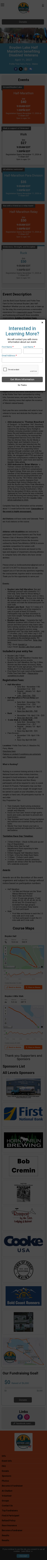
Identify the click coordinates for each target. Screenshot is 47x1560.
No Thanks (22, 385)
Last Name (29, 347)
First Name (7, 347)
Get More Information (22, 379)
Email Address (9, 355)
